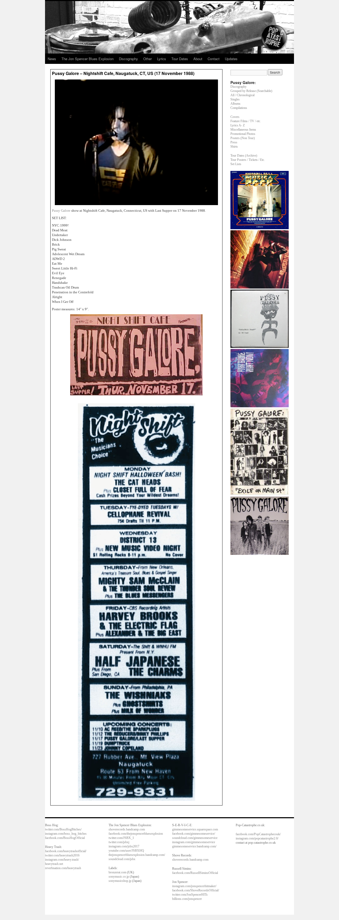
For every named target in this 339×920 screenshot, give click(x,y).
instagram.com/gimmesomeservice (193, 842)
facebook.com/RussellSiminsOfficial (195, 873)
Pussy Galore (61, 211)
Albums (235, 103)
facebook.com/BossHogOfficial (65, 838)
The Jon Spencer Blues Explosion (87, 58)
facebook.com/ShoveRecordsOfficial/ (195, 890)
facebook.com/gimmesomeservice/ (193, 833)
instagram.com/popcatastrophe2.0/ (257, 838)
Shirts (234, 146)
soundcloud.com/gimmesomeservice (194, 838)
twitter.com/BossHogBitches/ (63, 829)
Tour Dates (179, 58)
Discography (128, 58)
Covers (234, 117)
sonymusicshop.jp (120, 881)
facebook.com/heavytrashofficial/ (65, 851)
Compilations (238, 108)
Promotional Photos (242, 134)
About (197, 58)
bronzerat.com (117, 872)
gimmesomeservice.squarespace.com (195, 829)
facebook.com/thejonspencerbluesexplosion (136, 833)
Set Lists (235, 164)
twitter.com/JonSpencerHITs (190, 894)
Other (147, 58)
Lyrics (161, 58)
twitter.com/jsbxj (119, 842)
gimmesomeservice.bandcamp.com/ (194, 846)
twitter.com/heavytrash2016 (62, 855)
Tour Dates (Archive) (243, 155)
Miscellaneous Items (243, 129)
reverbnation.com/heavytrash (63, 868)
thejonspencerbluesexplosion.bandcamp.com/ (137, 855)
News (52, 58)
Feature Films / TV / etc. (245, 121)
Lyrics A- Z (237, 125)
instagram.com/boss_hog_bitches (66, 833)
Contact (214, 58)
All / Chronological (242, 95)
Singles (235, 99)
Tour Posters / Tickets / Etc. (247, 160)
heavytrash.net (54, 864)
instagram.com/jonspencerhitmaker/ (194, 886)
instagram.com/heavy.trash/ (62, 859)
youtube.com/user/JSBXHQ (126, 850)
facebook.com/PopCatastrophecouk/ (258, 834)
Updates (231, 58)
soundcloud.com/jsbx (122, 859)
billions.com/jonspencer (187, 899)
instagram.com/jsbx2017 (124, 846)
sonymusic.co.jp (119, 876)
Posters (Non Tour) (242, 138)
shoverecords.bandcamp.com (127, 829)
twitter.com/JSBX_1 (121, 838)
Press (233, 142)
